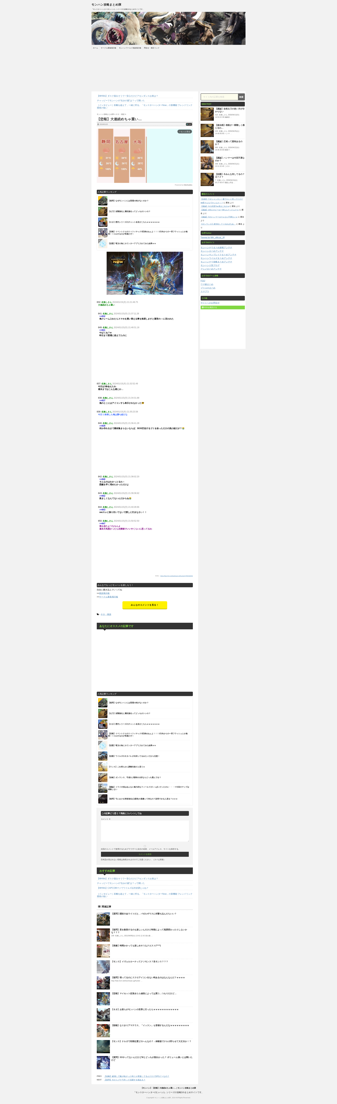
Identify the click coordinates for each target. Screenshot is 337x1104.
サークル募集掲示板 (108, 48)
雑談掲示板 (104, 593)
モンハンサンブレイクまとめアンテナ (218, 255)
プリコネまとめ (208, 288)
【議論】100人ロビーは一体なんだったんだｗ (220, 210)
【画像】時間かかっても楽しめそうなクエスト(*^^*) (136, 945)
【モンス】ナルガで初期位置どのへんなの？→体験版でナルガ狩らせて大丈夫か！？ (151, 1041)
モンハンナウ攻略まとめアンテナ (216, 262)
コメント (106, 819)
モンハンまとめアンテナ (212, 251)
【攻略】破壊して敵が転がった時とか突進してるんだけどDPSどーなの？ (136, 1076)
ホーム (95, 48)
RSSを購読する (210, 307)
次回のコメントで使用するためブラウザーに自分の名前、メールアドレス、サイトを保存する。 (140, 849)
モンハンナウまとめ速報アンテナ (216, 247)
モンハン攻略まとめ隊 (106, 4)
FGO (203, 281)
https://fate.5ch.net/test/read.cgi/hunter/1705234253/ (176, 576)
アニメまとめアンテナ (211, 269)
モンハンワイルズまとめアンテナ (216, 258)
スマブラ (205, 291)
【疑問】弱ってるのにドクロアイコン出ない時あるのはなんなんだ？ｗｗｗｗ (148, 977)
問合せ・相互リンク (151, 48)
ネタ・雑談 (106, 614)
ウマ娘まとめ (207, 284)
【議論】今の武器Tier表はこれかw (215, 206)
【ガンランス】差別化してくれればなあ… (218, 224)
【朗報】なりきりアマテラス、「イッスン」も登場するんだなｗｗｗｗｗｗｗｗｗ (150, 1025)
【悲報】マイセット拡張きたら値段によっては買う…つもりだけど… (144, 993)
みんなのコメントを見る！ (145, 605)
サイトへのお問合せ (210, 303)
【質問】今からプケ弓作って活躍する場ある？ (124, 1080)
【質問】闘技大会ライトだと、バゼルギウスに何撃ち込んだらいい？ (144, 914)
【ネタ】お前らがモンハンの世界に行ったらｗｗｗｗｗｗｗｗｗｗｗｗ (145, 1009)
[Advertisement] (168, 70)
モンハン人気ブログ (210, 265)
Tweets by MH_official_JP (213, 237)
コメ (189, 124)
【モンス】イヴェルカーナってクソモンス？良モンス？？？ (139, 961)
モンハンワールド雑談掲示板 (130, 48)
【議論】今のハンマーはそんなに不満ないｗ (219, 217)
